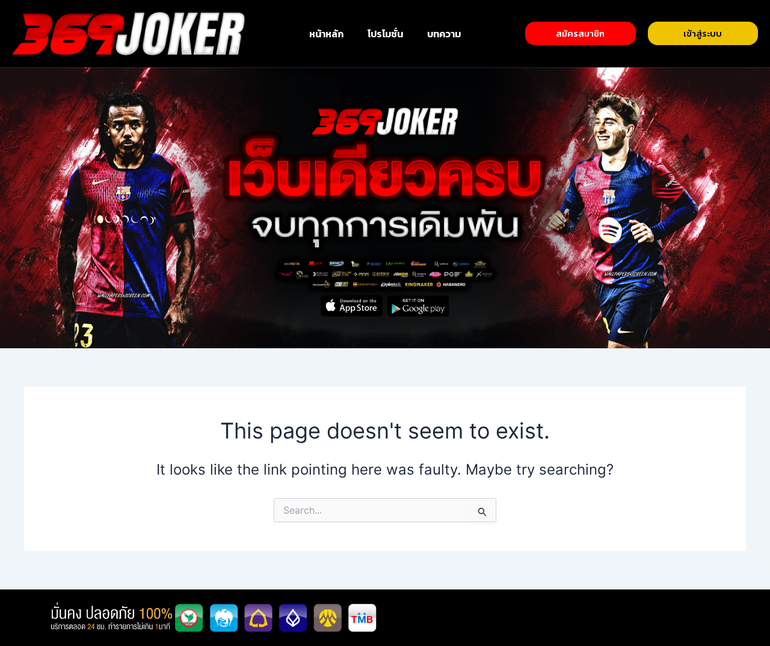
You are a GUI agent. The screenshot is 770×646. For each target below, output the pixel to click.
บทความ (444, 33)
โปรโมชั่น (385, 33)
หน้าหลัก (326, 33)
